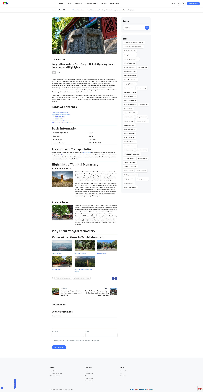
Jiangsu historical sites (130, 113)
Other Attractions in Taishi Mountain (62, 123)
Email (87, 331)
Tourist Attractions (78, 10)
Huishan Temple (56, 269)
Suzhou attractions (142, 150)
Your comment (56, 316)
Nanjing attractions (129, 133)
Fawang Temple (101, 253)
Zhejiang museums (142, 179)
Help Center (53, 371)
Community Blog (89, 373)
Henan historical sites (63, 278)
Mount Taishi (87, 153)
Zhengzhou (64, 155)
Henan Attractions (64, 10)
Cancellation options (56, 373)
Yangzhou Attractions (130, 162)
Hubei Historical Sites (130, 104)
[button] (178, 3)
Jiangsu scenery (128, 121)
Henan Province (72, 155)
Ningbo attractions (129, 137)
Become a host (193, 3)
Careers (87, 376)
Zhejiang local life (128, 179)
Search (126, 21)
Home (61, 3)
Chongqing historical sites (131, 59)
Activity (77, 3)
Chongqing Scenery (129, 67)
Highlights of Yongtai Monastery (61, 114)
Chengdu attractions (129, 55)
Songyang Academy (80, 253)
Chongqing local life (129, 63)
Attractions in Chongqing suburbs (133, 46)
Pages (103, 3)
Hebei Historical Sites (130, 96)
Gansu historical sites (130, 75)
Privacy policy (89, 378)
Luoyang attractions (129, 129)
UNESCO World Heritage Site (131, 154)
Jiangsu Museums (141, 117)
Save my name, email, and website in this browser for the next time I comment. (76, 340)
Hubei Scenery (128, 108)
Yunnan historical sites (130, 166)
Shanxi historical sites (130, 146)
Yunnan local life (128, 170)
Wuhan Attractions (129, 158)
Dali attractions (142, 67)
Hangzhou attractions (130, 92)
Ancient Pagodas (59, 116)
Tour (69, 3)
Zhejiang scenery (128, 183)
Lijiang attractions (129, 125)
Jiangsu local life (128, 117)
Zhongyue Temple (57, 253)
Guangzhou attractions (130, 79)
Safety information (55, 376)
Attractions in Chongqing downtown (133, 42)
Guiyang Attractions (129, 84)
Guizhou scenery (141, 88)
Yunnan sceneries (141, 170)
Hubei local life (143, 104)
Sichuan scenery (128, 150)
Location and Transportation (60, 112)
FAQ (121, 373)
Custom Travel (114, 3)
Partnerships (123, 371)
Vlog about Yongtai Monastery (60, 121)
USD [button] (173, 3)
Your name (55, 331)
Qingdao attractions (129, 141)
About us (87, 371)
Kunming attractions (142, 121)
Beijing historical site (129, 51)
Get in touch (123, 376)
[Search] (147, 28)
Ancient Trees (58, 119)
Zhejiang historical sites (130, 175)
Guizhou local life (128, 88)
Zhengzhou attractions (81, 278)
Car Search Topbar (90, 3)
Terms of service (89, 381)
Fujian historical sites (130, 71)
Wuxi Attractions (142, 158)
